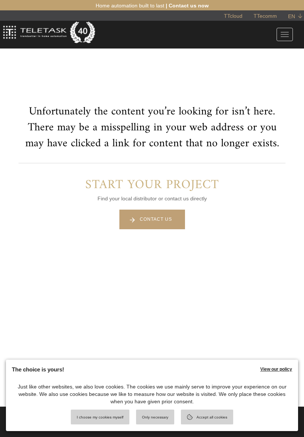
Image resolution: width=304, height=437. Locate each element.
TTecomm (265, 16)
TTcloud (233, 16)
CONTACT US (156, 219)
